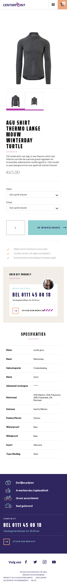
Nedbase (40, 575)
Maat (9, 202)
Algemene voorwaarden (15, 580)
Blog (33, 580)
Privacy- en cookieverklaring (18, 577)
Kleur (9, 188)
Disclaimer (41, 577)
